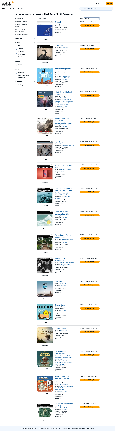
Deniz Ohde (63, 283)
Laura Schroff (63, 76)
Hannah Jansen (64, 144)
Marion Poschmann (65, 408)
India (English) (90, 428)
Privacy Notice (55, 428)
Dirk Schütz (63, 310)
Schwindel (59, 45)
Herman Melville (64, 355)
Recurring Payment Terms (78, 428)
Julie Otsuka (63, 169)
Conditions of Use (45, 428)
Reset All (32, 39)
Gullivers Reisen (61, 328)
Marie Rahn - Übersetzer (67, 78)
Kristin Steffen (58, 388)
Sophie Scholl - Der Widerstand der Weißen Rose (63, 379)
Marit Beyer (64, 25)
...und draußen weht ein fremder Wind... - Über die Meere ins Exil (64, 191)
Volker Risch (70, 386)
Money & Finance (19, 32)
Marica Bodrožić (64, 216)
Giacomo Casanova (59, 359)
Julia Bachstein (63, 241)
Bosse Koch (58, 101)
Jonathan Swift (64, 330)
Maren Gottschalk (64, 125)
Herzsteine (59, 142)
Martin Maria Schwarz (66, 361)
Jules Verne (61, 357)
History (17, 26)
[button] (25, 42)
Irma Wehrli (69, 169)
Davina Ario (61, 389)
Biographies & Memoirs (21, 21)
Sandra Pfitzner (64, 98)
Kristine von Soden (64, 195)
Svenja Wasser (68, 103)
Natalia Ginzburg (64, 262)
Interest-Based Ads (65, 428)
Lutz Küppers (66, 362)
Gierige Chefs (60, 305)
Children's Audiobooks (21, 24)
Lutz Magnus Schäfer (66, 266)
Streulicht (58, 282)
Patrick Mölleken (66, 388)
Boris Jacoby (61, 103)
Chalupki (58, 22)
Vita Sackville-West (64, 239)
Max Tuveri (69, 99)
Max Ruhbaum (64, 145)
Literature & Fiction (20, 29)
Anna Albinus (63, 24)
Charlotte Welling (59, 104)
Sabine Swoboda (59, 362)
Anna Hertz (61, 364)
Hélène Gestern (64, 47)
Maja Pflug (71, 262)
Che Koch (66, 104)
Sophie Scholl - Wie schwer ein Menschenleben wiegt (63, 121)
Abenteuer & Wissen (63, 106)
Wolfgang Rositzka (65, 101)
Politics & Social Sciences (21, 34)
